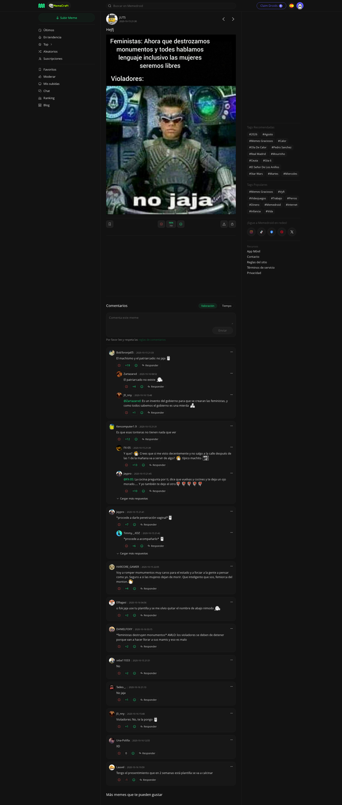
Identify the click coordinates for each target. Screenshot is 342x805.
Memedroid (273, 204)
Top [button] (46, 44)
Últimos (48, 30)
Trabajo (277, 198)
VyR (282, 191)
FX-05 (127, 447)
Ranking (49, 98)
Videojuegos (258, 198)
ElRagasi (121, 602)
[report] (224, 224)
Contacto (253, 257)
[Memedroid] (41, 6)
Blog (46, 105)
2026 (254, 134)
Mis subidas (51, 84)
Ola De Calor (258, 147)
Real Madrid (258, 154)
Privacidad (254, 273)
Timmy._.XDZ (132, 533)
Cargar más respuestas (134, 498)
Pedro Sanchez (282, 147)
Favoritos (49, 69)
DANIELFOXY (124, 629)
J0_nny (128, 395)
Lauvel (120, 767)
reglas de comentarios (152, 339)
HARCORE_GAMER (128, 566)
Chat (46, 91)
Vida (270, 211)
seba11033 (123, 660)
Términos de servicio (261, 268)
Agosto (268, 134)
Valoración (207, 305)
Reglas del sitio (257, 262)
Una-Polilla (123, 740)
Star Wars (257, 173)
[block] (232, 224)
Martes (274, 173)
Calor (283, 141)
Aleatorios (50, 51)
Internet (292, 204)
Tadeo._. (121, 687)
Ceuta (254, 160)
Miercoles (291, 173)
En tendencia (52, 37)
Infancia (256, 211)
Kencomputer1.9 (127, 426)
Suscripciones (52, 59)
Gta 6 (268, 160)
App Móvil (253, 251)
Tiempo (226, 305)
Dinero (255, 204)
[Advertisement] (273, 66)
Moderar (49, 77)
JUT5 (122, 17)
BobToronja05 (125, 352)
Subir (68, 18)
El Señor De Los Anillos (265, 167)
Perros (293, 198)
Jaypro (127, 473)
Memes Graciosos (262, 141)
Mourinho (279, 154)
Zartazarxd (130, 374)
